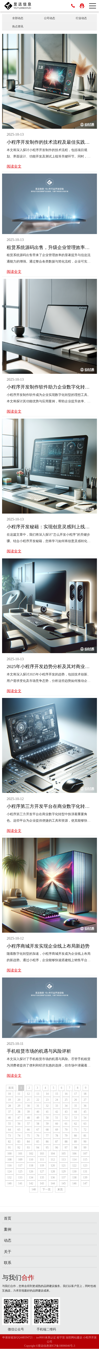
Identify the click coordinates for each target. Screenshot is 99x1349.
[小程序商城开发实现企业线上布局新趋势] (49, 885)
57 (28, 1123)
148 (34, 1189)
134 (31, 1177)
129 (63, 1171)
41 (47, 1111)
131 (85, 1171)
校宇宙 (61, 1337)
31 (37, 1105)
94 (37, 1147)
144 (53, 1183)
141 (20, 1183)
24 (56, 1099)
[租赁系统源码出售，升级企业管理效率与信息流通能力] (49, 203)
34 (66, 1105)
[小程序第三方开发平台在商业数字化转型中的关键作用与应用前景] (49, 745)
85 (37, 1141)
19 (9, 1099)
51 (56, 1117)
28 (9, 1105)
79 (66, 1135)
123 (85, 1165)
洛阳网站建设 (74, 1337)
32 (47, 1105)
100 (9, 1153)
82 (9, 1141)
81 (85, 1135)
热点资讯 (17, 26)
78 (56, 1135)
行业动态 (81, 18)
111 (42, 1159)
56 (18, 1123)
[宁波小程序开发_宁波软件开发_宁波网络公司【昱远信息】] (18, 5)
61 (66, 1123)
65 (18, 1129)
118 (31, 1165)
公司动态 (49, 18)
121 (63, 1165)
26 (75, 1099)
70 (66, 1129)
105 (63, 1153)
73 (9, 1135)
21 (28, 1099)
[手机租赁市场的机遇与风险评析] (49, 1007)
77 (47, 1135)
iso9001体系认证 (46, 1337)
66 (28, 1129)
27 (85, 1099)
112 (53, 1159)
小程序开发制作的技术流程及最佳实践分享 (50, 142)
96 (56, 1147)
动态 (7, 1240)
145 (63, 1183)
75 (28, 1135)
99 (85, 1147)
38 (18, 1111)
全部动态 (17, 18)
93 (28, 1147)
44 (75, 1111)
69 (56, 1129)
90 (85, 1141)
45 (85, 1111)
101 (20, 1153)
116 (9, 1165)
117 (20, 1165)
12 (28, 1093)
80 (75, 1135)
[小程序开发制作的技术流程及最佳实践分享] (49, 81)
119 (42, 1165)
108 (9, 1159)
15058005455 (73, 5)
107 (85, 1153)
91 (9, 1147)
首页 (11, 1087)
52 (66, 1117)
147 (85, 1183)
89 (75, 1141)
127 (42, 1171)
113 (63, 1159)
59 (47, 1123)
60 (56, 1123)
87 (56, 1141)
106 (74, 1153)
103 (42, 1153)
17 (75, 1093)
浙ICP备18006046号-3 (62, 1345)
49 (37, 1117)
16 (66, 1093)
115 (85, 1159)
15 (56, 1093)
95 (47, 1147)
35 (75, 1105)
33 (56, 1105)
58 (37, 1123)
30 (28, 1105)
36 (85, 1105)
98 (75, 1147)
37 (9, 1111)
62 (75, 1123)
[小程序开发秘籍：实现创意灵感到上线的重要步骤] (49, 465)
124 (9, 1171)
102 (31, 1153)
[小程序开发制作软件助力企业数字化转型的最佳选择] (49, 326)
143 (42, 1183)
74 (18, 1135)
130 (74, 1171)
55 (9, 1123)
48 (28, 1117)
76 (37, 1135)
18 (85, 1093)
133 (20, 1177)
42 (56, 1111)
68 (47, 1129)
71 (75, 1129)
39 (28, 1111)
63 (85, 1123)
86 (47, 1141)
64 (9, 1129)
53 (75, 1117)
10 (9, 1093)
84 (28, 1141)
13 (37, 1093)
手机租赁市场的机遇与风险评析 (39, 1051)
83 (18, 1141)
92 (18, 1147)
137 (63, 1177)
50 (47, 1117)
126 (31, 1171)
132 (9, 1177)
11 (18, 1093)
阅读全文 (14, 166)
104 (53, 1153)
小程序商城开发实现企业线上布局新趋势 (48, 946)
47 (18, 1117)
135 (42, 1177)
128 (53, 1171)
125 (20, 1171)
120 (53, 1165)
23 (47, 1099)
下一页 (46, 1189)
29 (18, 1105)
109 (20, 1159)
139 (85, 1177)
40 (37, 1111)
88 (66, 1141)
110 (31, 1159)
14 (47, 1093)
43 (66, 1111)
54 (85, 1117)
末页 (60, 1189)
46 (9, 1117)
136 (53, 1177)
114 (74, 1159)
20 (18, 1099)
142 (31, 1183)
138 (74, 1177)
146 (74, 1183)
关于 (7, 1252)
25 (66, 1099)
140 (9, 1183)
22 (37, 1099)
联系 (7, 1263)
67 (37, 1129)
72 (85, 1129)
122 (74, 1165)
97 (66, 1147)
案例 (7, 1229)
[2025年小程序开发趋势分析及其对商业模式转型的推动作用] (49, 605)
